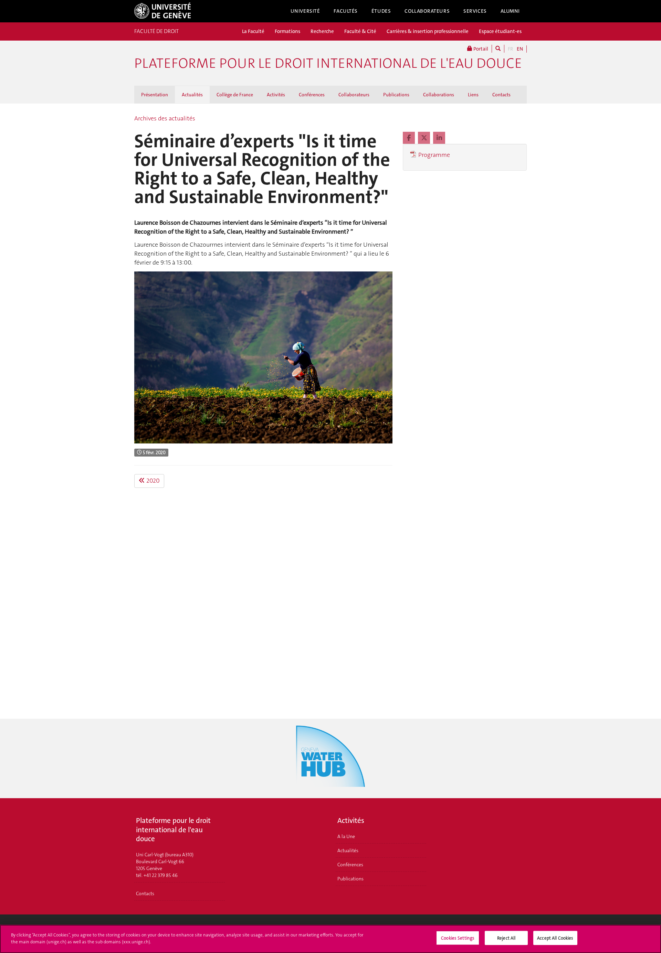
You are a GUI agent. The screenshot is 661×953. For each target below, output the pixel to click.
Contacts (501, 95)
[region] (330, 939)
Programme (434, 155)
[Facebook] (409, 138)
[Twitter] (424, 138)
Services (475, 11)
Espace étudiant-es (500, 31)
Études (381, 11)
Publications (396, 95)
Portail (480, 48)
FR (510, 48)
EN (520, 48)
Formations (287, 31)
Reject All (506, 938)
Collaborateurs (427, 11)
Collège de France (235, 95)
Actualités (192, 95)
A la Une (346, 836)
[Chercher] (498, 49)
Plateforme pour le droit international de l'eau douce (328, 63)
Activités (276, 95)
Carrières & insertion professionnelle (428, 31)
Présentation (154, 95)
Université (305, 11)
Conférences (312, 95)
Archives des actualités (164, 118)
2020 (152, 480)
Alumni (510, 11)
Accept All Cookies (555, 938)
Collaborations (438, 95)
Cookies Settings (457, 938)
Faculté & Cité (360, 31)
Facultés (346, 11)
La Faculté (253, 31)
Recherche (322, 31)
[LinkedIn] (439, 138)
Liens (473, 95)
